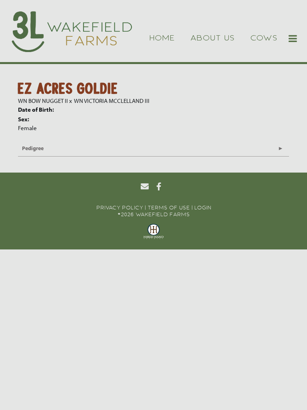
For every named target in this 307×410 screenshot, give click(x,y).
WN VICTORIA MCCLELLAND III (112, 101)
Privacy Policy (119, 207)
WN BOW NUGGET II (43, 101)
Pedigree (33, 148)
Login (202, 207)
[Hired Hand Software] (153, 232)
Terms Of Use (169, 207)
